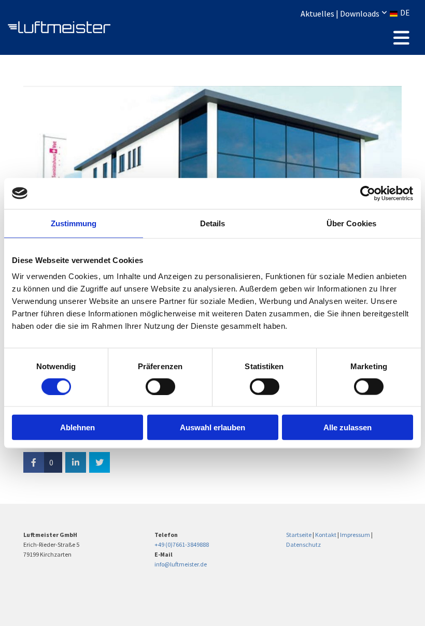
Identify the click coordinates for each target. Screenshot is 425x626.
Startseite (298, 534)
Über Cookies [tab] (351, 223)
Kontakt (325, 534)
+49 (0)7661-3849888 (181, 544)
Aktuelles (317, 13)
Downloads (359, 13)
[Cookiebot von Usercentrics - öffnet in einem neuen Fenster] (367, 193)
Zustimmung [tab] (74, 223)
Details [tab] (212, 223)
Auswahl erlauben (212, 427)
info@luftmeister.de (180, 564)
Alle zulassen (347, 427)
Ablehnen (77, 427)
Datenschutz (303, 544)
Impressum (355, 534)
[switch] (160, 386)
